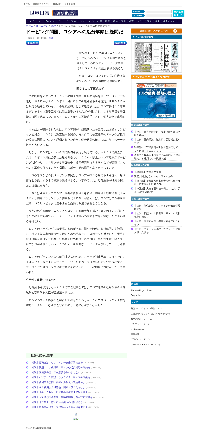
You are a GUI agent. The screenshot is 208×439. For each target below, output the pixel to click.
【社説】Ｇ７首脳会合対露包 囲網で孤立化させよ (57, 387)
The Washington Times (142, 290)
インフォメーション (140, 324)
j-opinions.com (137, 329)
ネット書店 (70, 4)
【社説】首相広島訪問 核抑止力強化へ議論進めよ (57, 382)
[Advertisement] (50, 70)
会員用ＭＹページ (41, 4)
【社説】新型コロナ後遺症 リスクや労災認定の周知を (59, 367)
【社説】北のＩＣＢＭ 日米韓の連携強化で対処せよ (58, 392)
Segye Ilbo (136, 295)
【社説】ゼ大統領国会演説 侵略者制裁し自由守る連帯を (61, 397)
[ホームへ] (54, 16)
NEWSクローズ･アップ (56, 21)
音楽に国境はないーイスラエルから (153, 176)
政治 (115, 21)
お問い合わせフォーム (141, 319)
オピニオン (35, 21)
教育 (131, 21)
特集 (157, 21)
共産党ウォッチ (171, 21)
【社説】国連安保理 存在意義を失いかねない (54, 372)
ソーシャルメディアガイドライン (146, 344)
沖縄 (123, 21)
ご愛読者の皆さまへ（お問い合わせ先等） (151, 313)
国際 (107, 21)
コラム (140, 21)
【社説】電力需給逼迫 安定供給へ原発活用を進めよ (58, 407)
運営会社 (135, 334)
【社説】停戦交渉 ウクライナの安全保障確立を (56, 362)
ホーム (27, 4)
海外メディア (78, 21)
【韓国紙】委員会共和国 (147, 172)
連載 (149, 21)
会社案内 (57, 4)
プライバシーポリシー (141, 339)
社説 (51, 38)
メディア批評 (95, 21)
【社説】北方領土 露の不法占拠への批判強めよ (56, 402)
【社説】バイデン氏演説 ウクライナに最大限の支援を (59, 377)
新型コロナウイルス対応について (146, 308)
